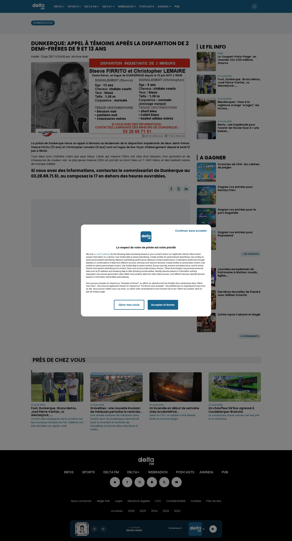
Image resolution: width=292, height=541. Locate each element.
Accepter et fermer (163, 305)
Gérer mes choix (129, 305)
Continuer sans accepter (191, 231)
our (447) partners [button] (102, 254)
